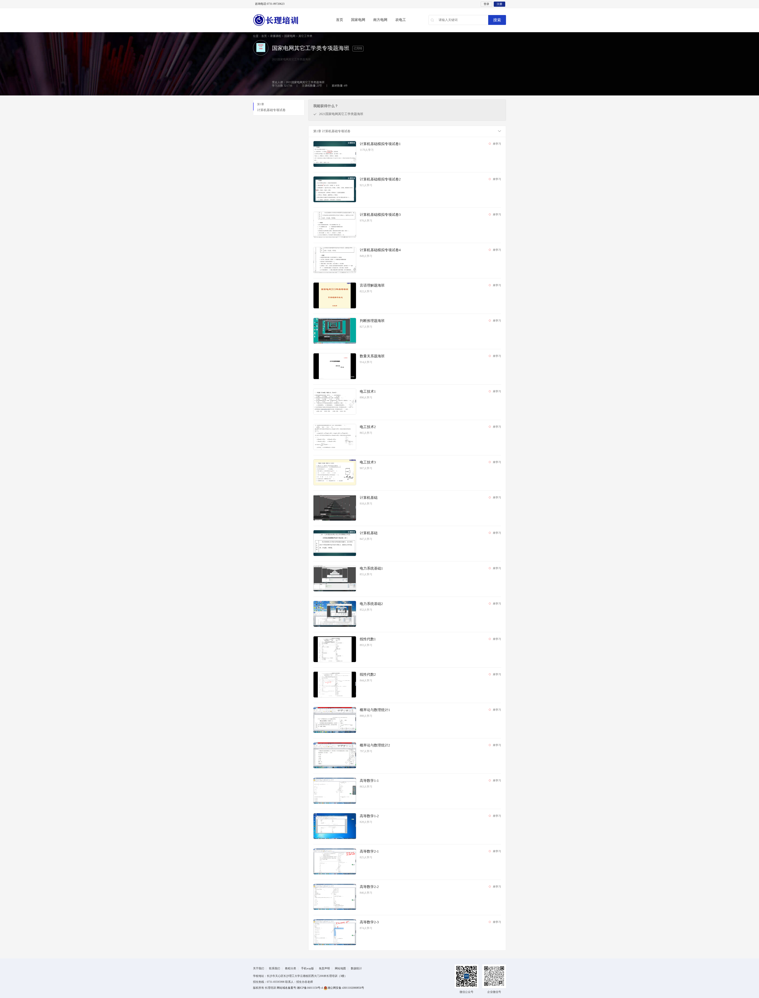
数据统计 (356, 968)
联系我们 (274, 968)
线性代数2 (368, 674)
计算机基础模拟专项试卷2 (380, 179)
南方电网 (380, 20)
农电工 (400, 20)
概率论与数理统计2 (375, 745)
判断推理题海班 (372, 321)
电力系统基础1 (371, 568)
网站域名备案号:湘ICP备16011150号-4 (300, 987)
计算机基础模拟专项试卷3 (380, 215)
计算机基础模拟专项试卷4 (380, 250)
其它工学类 (305, 36)
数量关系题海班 (372, 356)
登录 (486, 4)
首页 (339, 20)
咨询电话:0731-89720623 (269, 3)
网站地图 (340, 968)
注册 (499, 4)
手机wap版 (307, 968)
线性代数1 (368, 639)
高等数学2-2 (369, 887)
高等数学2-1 (369, 851)
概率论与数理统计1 (375, 710)
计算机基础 (369, 498)
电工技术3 (368, 462)
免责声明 (324, 968)
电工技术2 (368, 427)
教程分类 (290, 968)
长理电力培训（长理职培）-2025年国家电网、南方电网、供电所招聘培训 (288, 20)
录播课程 (275, 36)
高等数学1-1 (369, 781)
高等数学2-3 (369, 922)
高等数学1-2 (369, 816)
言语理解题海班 (372, 285)
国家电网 (358, 20)
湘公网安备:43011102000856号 (346, 987)
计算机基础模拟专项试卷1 (380, 144)
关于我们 (258, 968)
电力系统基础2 (371, 604)
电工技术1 (368, 391)
